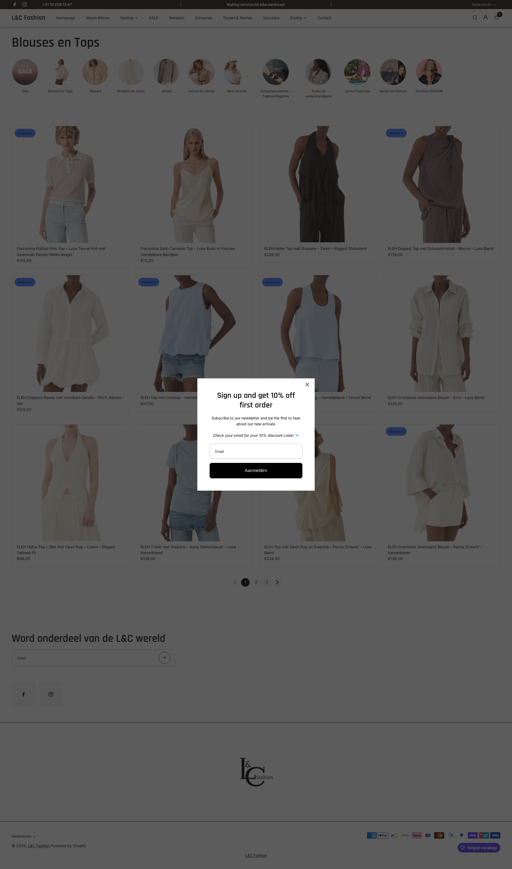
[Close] (307, 384)
